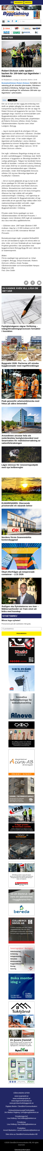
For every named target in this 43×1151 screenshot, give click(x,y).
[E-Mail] (39, 282)
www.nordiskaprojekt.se (21, 1098)
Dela (4, 100)
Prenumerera (19, 2)
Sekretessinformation (22, 1150)
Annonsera (28, 2)
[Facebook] (32, 282)
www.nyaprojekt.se (21, 1096)
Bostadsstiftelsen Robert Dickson (15, 83)
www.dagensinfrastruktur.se (21, 1101)
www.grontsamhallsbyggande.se (21, 1103)
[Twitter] (26, 282)
